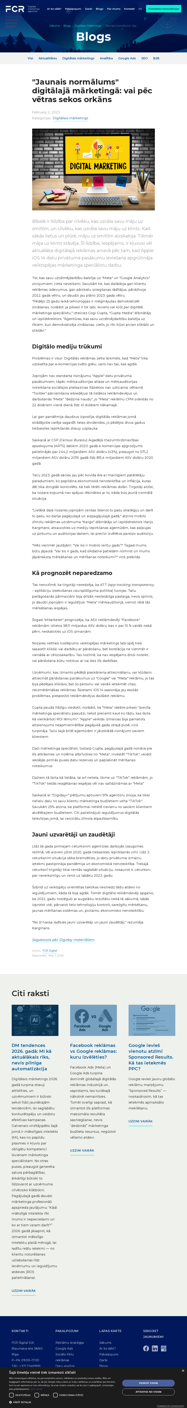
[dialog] (93, 1387)
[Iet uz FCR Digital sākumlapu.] (24, 9)
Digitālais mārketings (87, 25)
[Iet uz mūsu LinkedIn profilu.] (155, 1348)
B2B (156, 58)
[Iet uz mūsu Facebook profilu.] (146, 1348)
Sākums (54, 25)
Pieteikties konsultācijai (163, 8)
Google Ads (127, 58)
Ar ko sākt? (54, 8)
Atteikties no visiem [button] (148, 1391)
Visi (30, 58)
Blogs (99, 8)
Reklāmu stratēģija (70, 1342)
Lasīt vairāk (36, 1388)
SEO (144, 58)
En (140, 8)
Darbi (88, 8)
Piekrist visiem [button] (148, 1383)
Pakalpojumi (73, 8)
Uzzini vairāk (24, 1291)
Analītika (106, 58)
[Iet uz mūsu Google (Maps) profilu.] (164, 1348)
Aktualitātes (48, 58)
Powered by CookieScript (170, 1406)
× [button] (183, 1370)
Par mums (114, 8)
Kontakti (129, 8)
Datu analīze (65, 1366)
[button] (73, 8)
